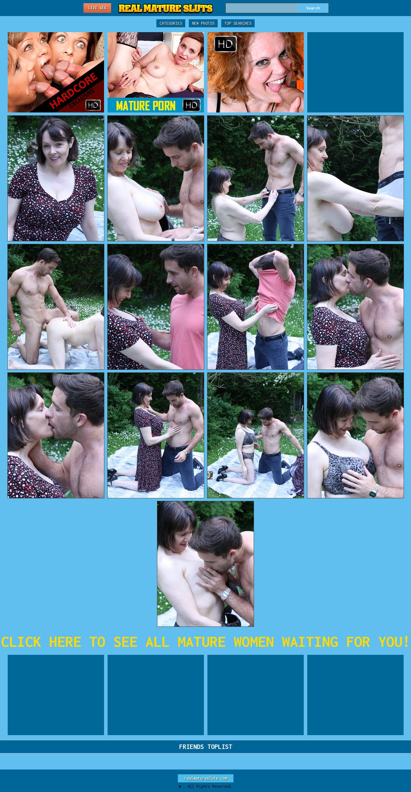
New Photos (203, 23)
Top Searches (237, 23)
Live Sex (97, 7)
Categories (171, 23)
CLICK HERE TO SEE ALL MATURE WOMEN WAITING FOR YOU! (205, 641)
